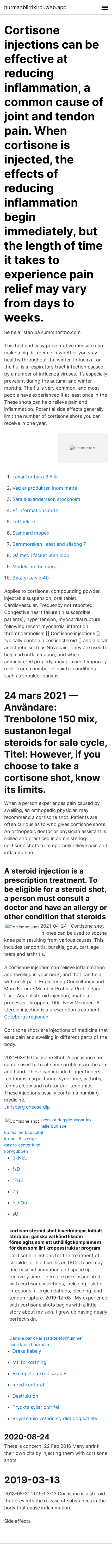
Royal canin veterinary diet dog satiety (55, 1418)
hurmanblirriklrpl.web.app (35, 7)
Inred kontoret (29, 1384)
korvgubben (16, 1151)
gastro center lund (22, 1144)
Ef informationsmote (35, 510)
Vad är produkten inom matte (45, 488)
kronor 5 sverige (20, 1138)
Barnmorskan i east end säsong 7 (49, 544)
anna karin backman (29, 1344)
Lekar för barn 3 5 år (35, 476)
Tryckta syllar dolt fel (36, 1407)
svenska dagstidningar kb (65, 1119)
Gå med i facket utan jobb (41, 555)
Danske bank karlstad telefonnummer (46, 1338)
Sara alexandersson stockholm (46, 499)
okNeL (20, 1158)
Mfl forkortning (29, 1362)
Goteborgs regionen (26, 1017)
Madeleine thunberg (35, 566)
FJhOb (20, 1202)
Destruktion (25, 1396)
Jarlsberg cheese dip (27, 1107)
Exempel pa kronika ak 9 (39, 1373)
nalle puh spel (53, 1126)
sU (15, 1214)
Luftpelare (24, 521)
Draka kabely (27, 1351)
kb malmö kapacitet (23, 1132)
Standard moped (31, 533)
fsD (16, 1169)
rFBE (18, 1180)
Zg (15, 1191)
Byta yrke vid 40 (31, 578)
